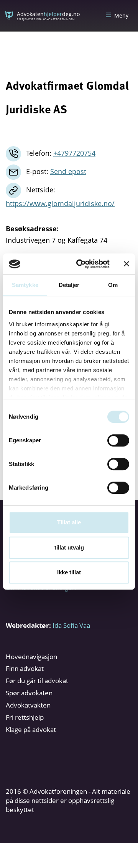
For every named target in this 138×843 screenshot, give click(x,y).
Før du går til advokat (37, 680)
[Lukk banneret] (126, 264)
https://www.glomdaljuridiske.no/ (60, 203)
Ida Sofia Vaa (71, 625)
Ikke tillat (69, 572)
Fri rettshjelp (25, 717)
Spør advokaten (29, 692)
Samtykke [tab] (25, 285)
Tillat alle (69, 522)
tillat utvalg (69, 547)
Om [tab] (113, 285)
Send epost (68, 171)
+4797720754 (74, 153)
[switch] (118, 440)
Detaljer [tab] (69, 285)
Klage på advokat (31, 729)
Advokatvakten (28, 705)
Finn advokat (25, 668)
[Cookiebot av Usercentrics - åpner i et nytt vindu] (81, 264)
